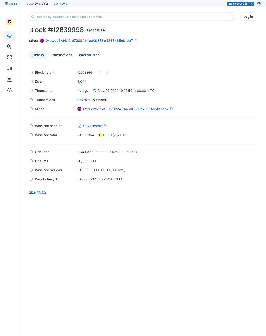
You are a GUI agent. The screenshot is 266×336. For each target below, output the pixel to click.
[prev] (100, 72)
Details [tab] (38, 55)
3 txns (82, 100)
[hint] (31, 72)
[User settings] (259, 4)
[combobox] (95, 91)
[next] (107, 72)
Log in (248, 17)
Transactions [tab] (61, 55)
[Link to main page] (9, 22)
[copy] (137, 41)
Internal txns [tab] (89, 55)
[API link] (9, 79)
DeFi (238, 3)
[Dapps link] (9, 57)
